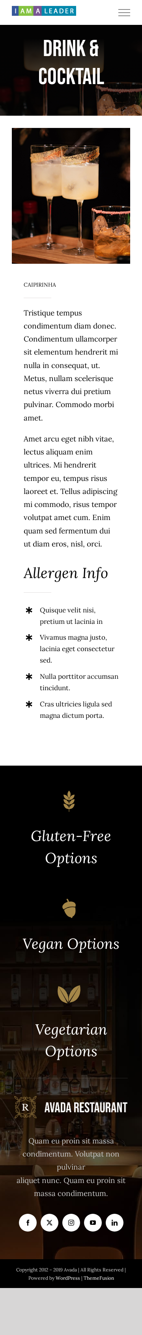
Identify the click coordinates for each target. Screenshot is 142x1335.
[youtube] (93, 1223)
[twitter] (49, 1223)
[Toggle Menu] (124, 12)
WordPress (68, 1278)
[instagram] (71, 1223)
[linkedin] (114, 1223)
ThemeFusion (99, 1278)
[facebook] (28, 1223)
